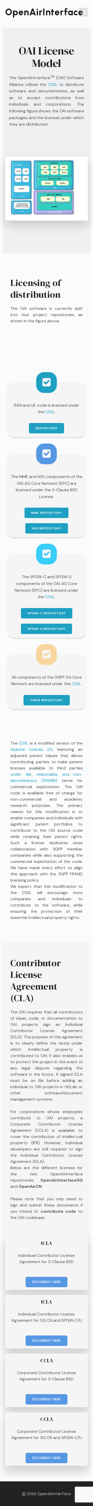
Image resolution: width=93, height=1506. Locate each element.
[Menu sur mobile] (83, 12)
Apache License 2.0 (31, 749)
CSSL (53, 84)
